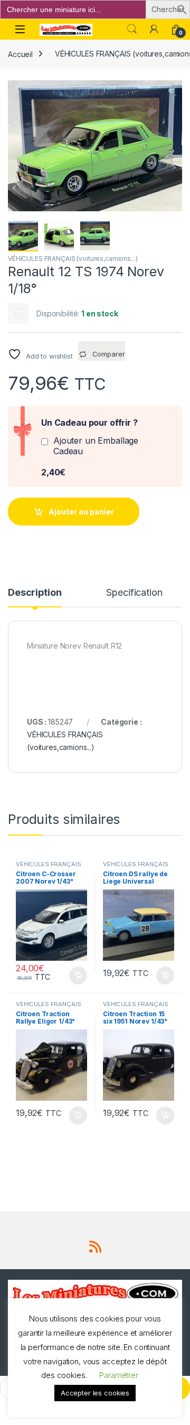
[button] (182, 8)
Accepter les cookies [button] (95, 1393)
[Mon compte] (154, 29)
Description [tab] (34, 593)
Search (132, 29)
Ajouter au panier (81, 511)
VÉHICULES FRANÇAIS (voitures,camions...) (72, 258)
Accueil (20, 53)
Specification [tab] (134, 593)
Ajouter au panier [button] (75, 976)
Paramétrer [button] (118, 1375)
